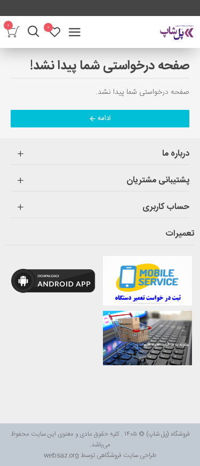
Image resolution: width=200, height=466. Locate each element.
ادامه (104, 118)
